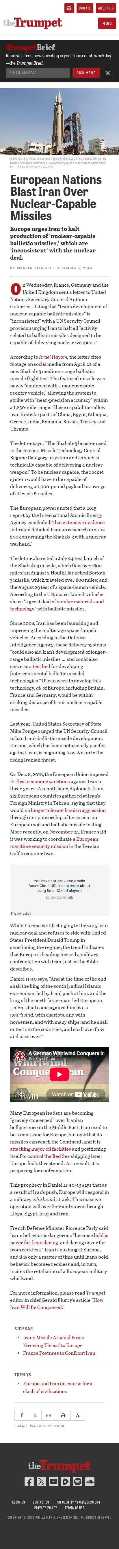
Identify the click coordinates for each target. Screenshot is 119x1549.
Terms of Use (74, 1507)
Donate (85, 8)
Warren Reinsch (34, 268)
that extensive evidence (79, 522)
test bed (41, 666)
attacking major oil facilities (40, 1148)
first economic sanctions (43, 781)
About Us (106, 8)
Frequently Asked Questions (78, 1502)
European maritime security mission (54, 842)
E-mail (39, 1425)
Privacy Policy (45, 1507)
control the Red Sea (48, 1156)
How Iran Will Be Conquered (56, 1303)
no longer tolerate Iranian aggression (65, 810)
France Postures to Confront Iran (59, 1352)
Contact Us (41, 1502)
